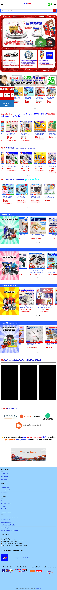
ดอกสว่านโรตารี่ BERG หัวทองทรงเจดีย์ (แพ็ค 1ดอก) (41, 344)
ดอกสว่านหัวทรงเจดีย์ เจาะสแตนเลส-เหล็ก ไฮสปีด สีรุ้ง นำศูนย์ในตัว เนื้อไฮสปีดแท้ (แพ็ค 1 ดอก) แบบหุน (48, 165)
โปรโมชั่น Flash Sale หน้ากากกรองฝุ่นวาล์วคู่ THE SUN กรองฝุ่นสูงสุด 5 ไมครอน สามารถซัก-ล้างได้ (32, 98)
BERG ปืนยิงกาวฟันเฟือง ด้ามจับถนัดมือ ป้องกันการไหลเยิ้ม (48, 235)
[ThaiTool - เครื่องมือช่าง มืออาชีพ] (27, 4)
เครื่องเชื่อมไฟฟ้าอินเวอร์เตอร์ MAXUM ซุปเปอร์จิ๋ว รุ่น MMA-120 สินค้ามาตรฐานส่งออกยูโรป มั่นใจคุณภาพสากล (40, 134)
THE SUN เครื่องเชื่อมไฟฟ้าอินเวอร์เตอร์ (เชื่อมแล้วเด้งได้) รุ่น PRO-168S (46, 306)
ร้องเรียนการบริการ (5, 519)
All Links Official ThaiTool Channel (21, 556)
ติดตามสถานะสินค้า (5, 490)
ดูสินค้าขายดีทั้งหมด (32, 179)
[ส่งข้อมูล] (54, 10)
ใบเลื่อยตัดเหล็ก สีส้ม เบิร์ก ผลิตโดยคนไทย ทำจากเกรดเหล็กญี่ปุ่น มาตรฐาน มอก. (23, 344)
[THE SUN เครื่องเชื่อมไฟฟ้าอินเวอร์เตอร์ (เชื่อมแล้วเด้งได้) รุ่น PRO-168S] (45, 296)
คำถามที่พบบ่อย (5, 487)
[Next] (55, 132)
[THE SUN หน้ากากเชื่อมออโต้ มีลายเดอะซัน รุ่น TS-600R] (27, 296)
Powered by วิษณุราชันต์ (38, 588)
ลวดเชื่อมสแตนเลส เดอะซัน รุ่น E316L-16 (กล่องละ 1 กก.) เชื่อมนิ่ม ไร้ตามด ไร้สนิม (34, 165)
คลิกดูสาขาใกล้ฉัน (23, 440)
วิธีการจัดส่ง (4, 479)
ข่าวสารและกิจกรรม (5, 503)
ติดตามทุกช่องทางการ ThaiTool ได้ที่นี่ (22, 557)
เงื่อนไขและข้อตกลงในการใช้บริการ (9, 525)
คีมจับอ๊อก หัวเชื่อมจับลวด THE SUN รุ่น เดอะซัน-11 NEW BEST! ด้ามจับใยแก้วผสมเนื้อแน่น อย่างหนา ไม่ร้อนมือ (14, 197)
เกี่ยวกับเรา (3, 501)
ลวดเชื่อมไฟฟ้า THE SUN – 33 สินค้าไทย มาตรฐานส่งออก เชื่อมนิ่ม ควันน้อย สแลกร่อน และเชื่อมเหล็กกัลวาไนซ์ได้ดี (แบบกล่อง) (41, 197)
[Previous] (14, 98)
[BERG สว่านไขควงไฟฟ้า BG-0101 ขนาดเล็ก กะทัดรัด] (34, 261)
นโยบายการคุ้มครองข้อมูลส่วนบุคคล (9, 517)
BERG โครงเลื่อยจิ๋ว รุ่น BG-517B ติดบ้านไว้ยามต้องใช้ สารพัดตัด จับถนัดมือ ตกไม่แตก (31, 235)
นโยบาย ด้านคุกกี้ (5, 527)
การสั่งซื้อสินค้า (4, 474)
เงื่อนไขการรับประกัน (6, 522)
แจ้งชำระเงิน (4, 492)
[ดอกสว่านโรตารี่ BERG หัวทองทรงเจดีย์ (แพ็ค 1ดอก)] (42, 334)
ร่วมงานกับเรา (4, 509)
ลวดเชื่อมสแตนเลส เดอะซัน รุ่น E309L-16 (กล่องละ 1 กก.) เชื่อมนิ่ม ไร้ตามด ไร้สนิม (20, 165)
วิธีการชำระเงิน (4, 476)
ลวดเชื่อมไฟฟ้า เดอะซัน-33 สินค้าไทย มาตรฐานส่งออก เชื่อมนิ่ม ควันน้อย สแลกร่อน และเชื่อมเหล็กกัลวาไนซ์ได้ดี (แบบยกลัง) (26, 134)
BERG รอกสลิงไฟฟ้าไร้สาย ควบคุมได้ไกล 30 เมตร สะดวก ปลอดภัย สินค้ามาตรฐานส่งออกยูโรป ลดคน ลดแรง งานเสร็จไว (12, 134)
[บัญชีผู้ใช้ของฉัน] (7, 4)
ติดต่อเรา (3, 506)
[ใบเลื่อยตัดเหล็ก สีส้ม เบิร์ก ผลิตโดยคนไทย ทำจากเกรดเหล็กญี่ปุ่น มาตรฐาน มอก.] (23, 334)
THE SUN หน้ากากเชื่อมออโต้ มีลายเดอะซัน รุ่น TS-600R (27, 306)
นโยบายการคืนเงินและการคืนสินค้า (9, 530)
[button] (3, 5)
